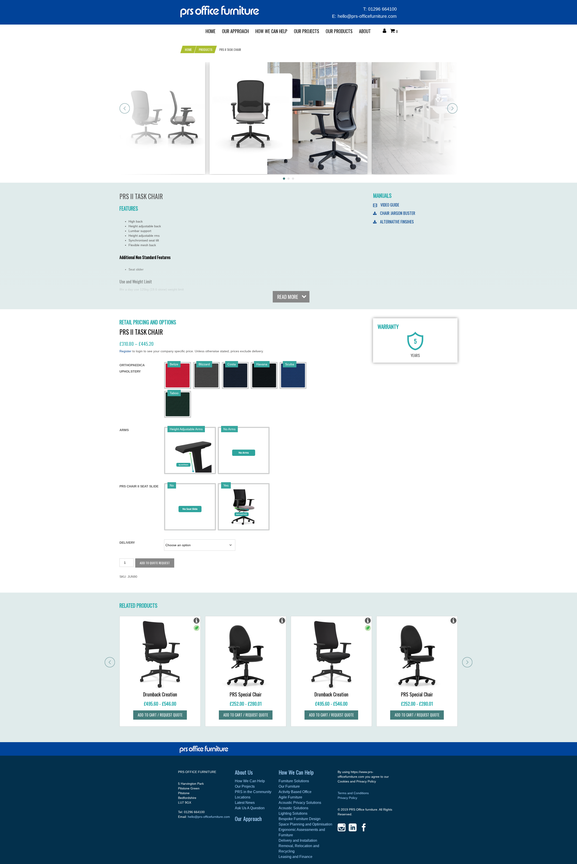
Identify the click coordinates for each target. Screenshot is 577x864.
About (365, 31)
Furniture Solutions (294, 781)
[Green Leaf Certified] (196, 628)
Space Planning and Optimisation (305, 824)
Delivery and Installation (298, 840)
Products (205, 49)
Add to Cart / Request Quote (160, 715)
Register (125, 351)
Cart (393, 31)
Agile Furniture (290, 797)
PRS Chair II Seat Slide (138, 486)
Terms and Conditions (353, 793)
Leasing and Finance (295, 857)
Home (210, 31)
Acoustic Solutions (293, 808)
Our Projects (306, 31)
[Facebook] (364, 827)
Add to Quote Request (155, 562)
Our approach (235, 31)
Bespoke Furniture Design (300, 819)
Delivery (127, 542)
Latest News (245, 803)
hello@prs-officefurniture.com (367, 16)
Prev (124, 108)
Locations (242, 797)
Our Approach (248, 818)
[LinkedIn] (353, 827)
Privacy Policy (347, 798)
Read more (287, 296)
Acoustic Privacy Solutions (300, 803)
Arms (124, 430)
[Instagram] (342, 827)
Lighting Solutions (293, 813)
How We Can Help (271, 31)
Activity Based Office (295, 792)
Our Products (339, 31)
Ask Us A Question (250, 808)
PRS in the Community (253, 792)
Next (452, 108)
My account (385, 31)
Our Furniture (289, 786)
